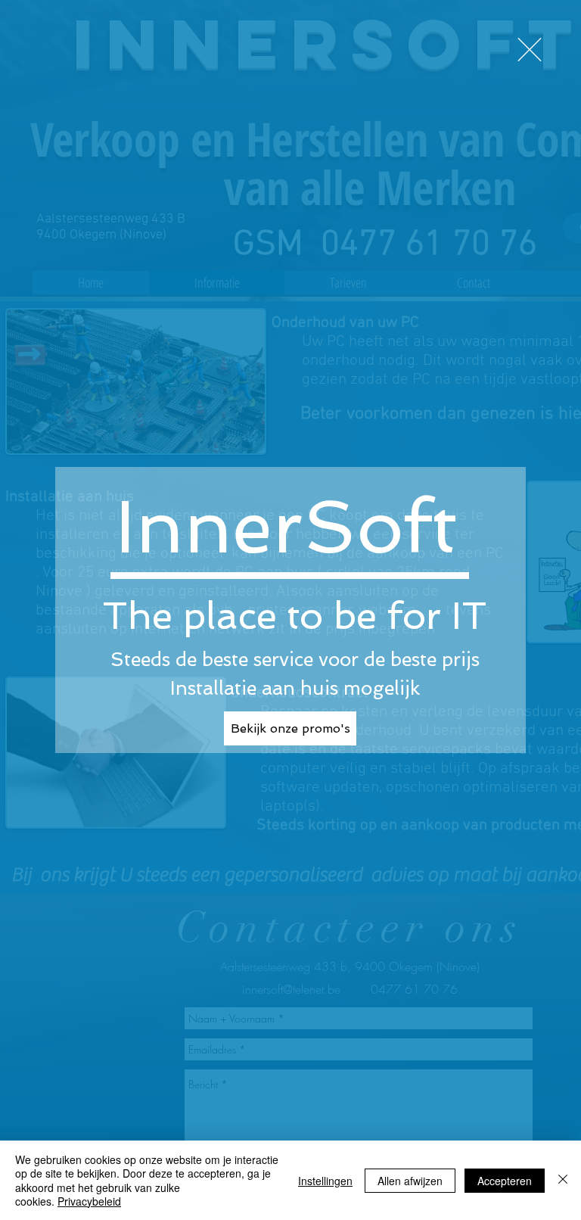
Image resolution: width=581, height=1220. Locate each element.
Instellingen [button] (325, 1180)
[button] (529, 49)
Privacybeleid (89, 1201)
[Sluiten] (563, 1180)
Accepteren (504, 1180)
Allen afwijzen (410, 1180)
